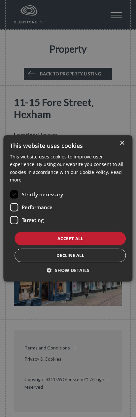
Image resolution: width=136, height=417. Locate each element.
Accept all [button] (70, 238)
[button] (68, 270)
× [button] (121, 143)
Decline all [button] (70, 255)
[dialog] (67, 208)
